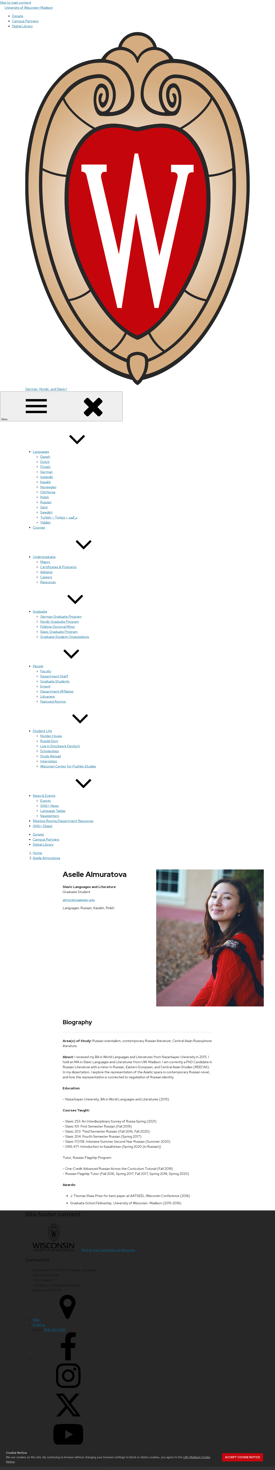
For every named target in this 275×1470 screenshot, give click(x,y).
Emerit (45, 686)
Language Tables (52, 811)
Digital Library (22, 26)
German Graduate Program (61, 616)
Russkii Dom (49, 741)
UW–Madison (28, 7)
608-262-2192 (55, 1330)
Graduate (40, 611)
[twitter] (68, 1418)
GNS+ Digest (43, 826)
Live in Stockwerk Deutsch (60, 746)
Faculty (45, 671)
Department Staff (54, 676)
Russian (45, 502)
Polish (44, 497)
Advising (46, 572)
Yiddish (45, 522)
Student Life (42, 731)
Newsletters (49, 816)
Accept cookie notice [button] (242, 1457)
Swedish (46, 512)
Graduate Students (54, 681)
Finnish (45, 467)
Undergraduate (44, 557)
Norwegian (48, 487)
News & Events (44, 795)
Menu (4, 419)
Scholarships (49, 751)
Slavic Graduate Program (59, 632)
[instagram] (68, 1388)
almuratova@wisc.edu (79, 900)
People (38, 666)
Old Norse (47, 492)
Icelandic (46, 477)
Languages (41, 452)
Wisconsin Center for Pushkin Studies (68, 766)
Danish (45, 457)
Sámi (44, 507)
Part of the (108, 1250)
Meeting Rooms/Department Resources (63, 821)
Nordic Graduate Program (59, 621)
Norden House (51, 736)
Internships (48, 761)
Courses (39, 527)
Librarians (47, 696)
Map (36, 1319)
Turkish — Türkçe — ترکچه (58, 517)
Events (45, 801)
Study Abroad (50, 756)
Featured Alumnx (53, 701)
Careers (46, 577)
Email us (39, 1325)
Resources (48, 582)
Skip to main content (15, 2)
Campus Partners (25, 21)
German (46, 472)
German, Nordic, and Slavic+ (46, 389)
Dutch (45, 462)
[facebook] (68, 1359)
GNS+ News (49, 806)
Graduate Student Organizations (64, 637)
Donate (17, 16)
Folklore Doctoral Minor (57, 626)
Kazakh (45, 482)
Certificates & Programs (58, 567)
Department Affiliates (57, 691)
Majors (45, 562)
